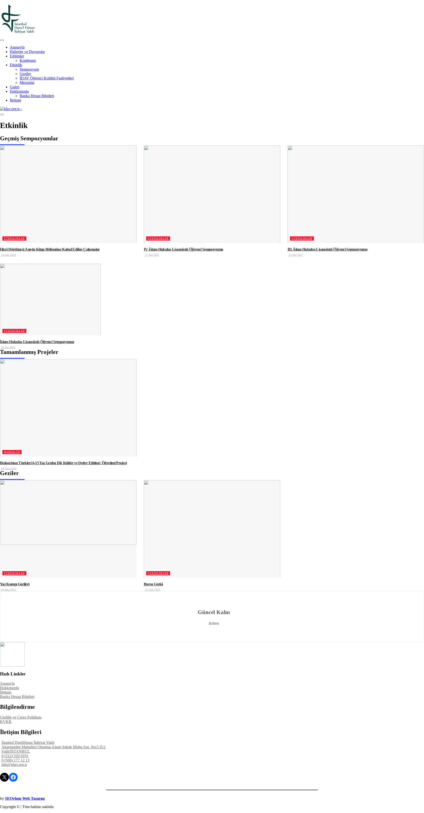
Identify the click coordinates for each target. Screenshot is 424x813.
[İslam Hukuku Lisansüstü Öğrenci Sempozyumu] (50, 300)
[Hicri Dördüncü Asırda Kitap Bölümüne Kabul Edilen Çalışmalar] (68, 194)
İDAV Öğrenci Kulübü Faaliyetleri (47, 78)
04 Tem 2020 (8, 468)
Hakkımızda (19, 91)
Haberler (12, 452)
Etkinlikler (14, 238)
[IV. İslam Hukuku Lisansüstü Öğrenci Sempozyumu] (212, 194)
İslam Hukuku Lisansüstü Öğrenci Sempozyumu (37, 342)
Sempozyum (29, 69)
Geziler (25, 74)
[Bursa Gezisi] (212, 529)
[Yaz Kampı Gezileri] (68, 529)
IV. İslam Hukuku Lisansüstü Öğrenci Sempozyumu (183, 249)
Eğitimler (17, 56)
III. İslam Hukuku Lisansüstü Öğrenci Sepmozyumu (327, 249)
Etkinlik (16, 65)
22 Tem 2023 (152, 589)
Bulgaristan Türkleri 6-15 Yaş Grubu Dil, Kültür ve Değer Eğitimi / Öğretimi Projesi (63, 463)
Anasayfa (17, 47)
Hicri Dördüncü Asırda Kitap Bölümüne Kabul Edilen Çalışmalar (50, 249)
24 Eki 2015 (7, 347)
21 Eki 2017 (295, 254)
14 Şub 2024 (8, 254)
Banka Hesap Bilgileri (37, 96)
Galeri (14, 87)
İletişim (15, 100)
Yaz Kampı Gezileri (14, 584)
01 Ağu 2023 (8, 589)
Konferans (28, 60)
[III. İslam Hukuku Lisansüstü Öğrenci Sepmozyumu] (356, 194)
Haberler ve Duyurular (27, 52)
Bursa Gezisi (153, 584)
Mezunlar (27, 82)
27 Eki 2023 (151, 254)
